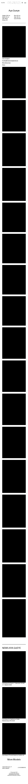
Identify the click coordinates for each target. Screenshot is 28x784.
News (3, 64)
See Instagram (6, 58)
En (4, 2)
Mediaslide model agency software (14, 775)
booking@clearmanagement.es (10, 60)
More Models (14, 759)
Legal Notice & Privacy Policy (14, 774)
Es (2, 2)
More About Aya (6, 62)
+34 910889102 (22, 767)
